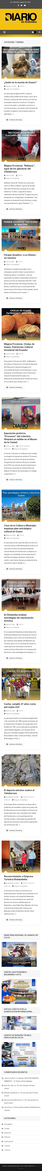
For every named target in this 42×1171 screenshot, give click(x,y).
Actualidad (8, 1124)
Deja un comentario (12, 89)
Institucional (8, 1141)
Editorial (7, 1137)
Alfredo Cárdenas (10, 1093)
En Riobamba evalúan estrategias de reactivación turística (18, 617)
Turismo (7, 1150)
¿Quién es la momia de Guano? (20, 82)
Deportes (7, 1133)
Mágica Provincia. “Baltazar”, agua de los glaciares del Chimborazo (19, 168)
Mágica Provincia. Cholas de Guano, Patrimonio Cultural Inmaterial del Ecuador (19, 347)
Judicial (7, 1146)
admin (22, 86)
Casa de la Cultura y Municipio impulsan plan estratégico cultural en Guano (20, 528)
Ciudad (6, 1128)
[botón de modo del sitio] (34, 32)
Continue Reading (15, 120)
